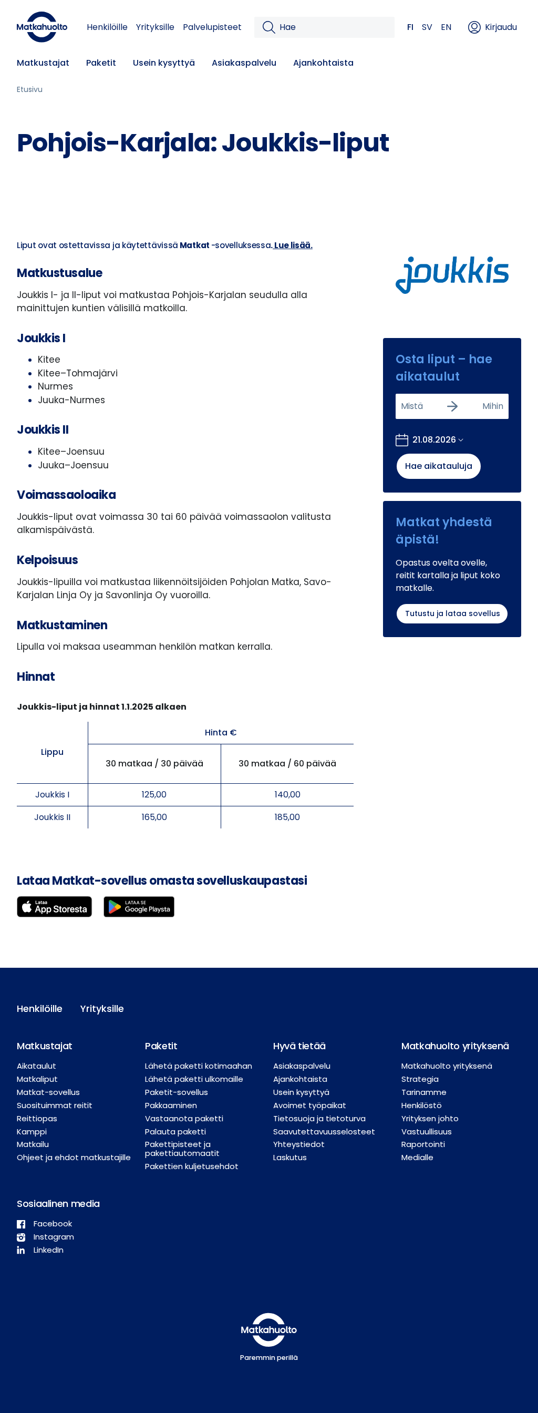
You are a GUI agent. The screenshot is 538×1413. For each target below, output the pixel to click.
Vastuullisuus (426, 1131)
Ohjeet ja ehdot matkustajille (74, 1157)
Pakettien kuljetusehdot (192, 1166)
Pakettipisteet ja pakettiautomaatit (182, 1149)
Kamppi (32, 1131)
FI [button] (410, 27)
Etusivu (30, 89)
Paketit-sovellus (176, 1092)
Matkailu (33, 1144)
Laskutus (290, 1157)
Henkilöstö (421, 1105)
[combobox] (402, 406)
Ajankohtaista (323, 63)
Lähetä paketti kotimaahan (198, 1065)
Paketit (101, 63)
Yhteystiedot (299, 1144)
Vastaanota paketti (184, 1118)
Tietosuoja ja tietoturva (319, 1118)
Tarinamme (424, 1092)
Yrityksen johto (430, 1118)
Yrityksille (155, 27)
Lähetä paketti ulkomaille (194, 1078)
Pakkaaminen (171, 1105)
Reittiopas (37, 1118)
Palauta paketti (175, 1131)
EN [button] (446, 27)
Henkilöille (107, 27)
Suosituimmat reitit (54, 1105)
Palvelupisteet (212, 27)
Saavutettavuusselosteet (324, 1131)
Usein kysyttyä (164, 63)
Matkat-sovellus (48, 1092)
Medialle (417, 1157)
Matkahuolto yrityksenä (446, 1065)
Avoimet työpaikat (309, 1105)
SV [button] (427, 27)
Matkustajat (43, 63)
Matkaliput (37, 1078)
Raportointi (423, 1144)
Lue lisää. (293, 245)
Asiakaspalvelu (244, 63)
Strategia (420, 1078)
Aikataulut (36, 1065)
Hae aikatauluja (438, 466)
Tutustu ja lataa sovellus (452, 613)
